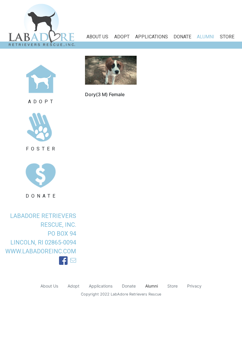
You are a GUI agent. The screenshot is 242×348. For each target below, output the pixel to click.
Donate (182, 37)
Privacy (194, 285)
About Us (97, 37)
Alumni (205, 37)
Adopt (122, 37)
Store (227, 37)
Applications (151, 37)
